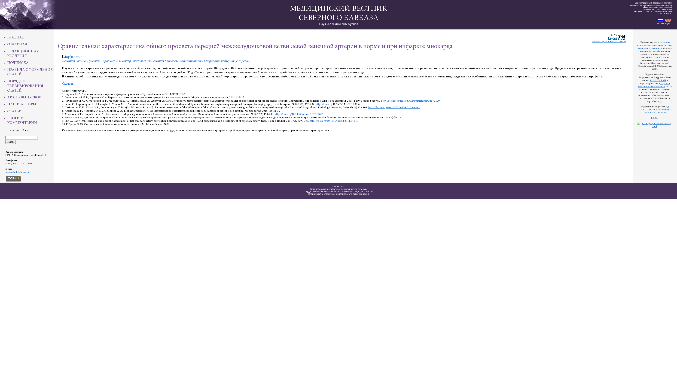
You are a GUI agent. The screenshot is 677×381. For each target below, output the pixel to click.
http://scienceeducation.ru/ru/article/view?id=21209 (411, 100)
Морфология (72, 57)
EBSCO (654, 118)
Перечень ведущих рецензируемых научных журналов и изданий (654, 45)
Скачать (68, 84)
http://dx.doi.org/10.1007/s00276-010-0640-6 (394, 107)
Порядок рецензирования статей (25, 86)
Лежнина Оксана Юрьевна (80, 61)
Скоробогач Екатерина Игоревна (226, 61)
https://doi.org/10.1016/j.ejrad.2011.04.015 (334, 121)
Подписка (18, 63)
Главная (16, 38)
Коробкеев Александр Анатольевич (125, 61)
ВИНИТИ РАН (658, 80)
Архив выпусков (24, 97)
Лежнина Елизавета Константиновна (176, 61)
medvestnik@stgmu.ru (17, 172)
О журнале (18, 44)
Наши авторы (21, 104)
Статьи (14, 111)
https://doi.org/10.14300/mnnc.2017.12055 (299, 114)
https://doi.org (324, 104)
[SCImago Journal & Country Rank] (654, 126)
